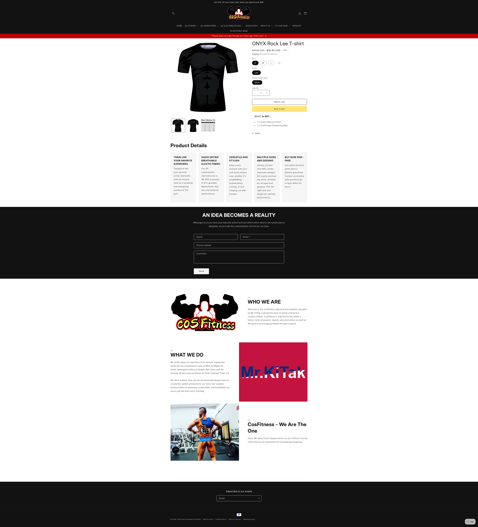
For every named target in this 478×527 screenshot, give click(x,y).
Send (201, 271)
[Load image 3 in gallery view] (208, 125)
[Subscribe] (258, 498)
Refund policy (208, 519)
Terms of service (235, 519)
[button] (173, 13)
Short (257, 82)
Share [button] (257, 133)
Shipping (255, 54)
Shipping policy (249, 519)
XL (280, 63)
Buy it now (279, 109)
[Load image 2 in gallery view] (193, 125)
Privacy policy (221, 519)
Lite (256, 73)
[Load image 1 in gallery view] (178, 125)
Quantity (255, 88)
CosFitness (181, 519)
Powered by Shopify (193, 519)
